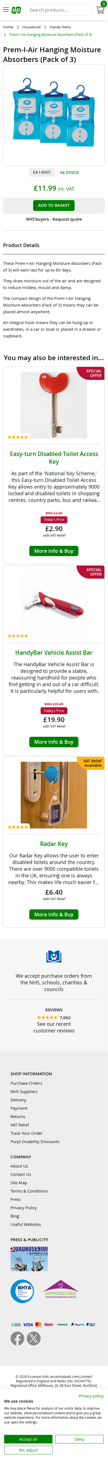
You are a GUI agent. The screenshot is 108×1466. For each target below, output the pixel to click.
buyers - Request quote (54, 219)
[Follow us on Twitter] (34, 1343)
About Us (19, 1166)
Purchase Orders (26, 1083)
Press (15, 1199)
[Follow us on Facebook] (18, 1343)
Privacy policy (91, 1395)
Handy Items (60, 27)
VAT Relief (19, 1124)
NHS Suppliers (24, 1091)
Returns (17, 1116)
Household (31, 27)
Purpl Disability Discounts (34, 1141)
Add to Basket (54, 205)
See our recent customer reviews (54, 1027)
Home (8, 27)
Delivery (18, 1099)
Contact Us (20, 1174)
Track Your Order (26, 1133)
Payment (18, 1108)
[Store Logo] (16, 11)
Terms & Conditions (29, 1191)
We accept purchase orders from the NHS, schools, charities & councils (54, 982)
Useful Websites (25, 1224)
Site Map (18, 1182)
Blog (14, 1216)
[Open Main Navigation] (5, 10)
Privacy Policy (23, 1207)
